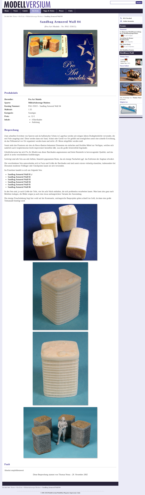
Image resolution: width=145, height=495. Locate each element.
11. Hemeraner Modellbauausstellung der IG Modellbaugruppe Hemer (130, 32)
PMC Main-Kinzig (125, 44)
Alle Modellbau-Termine (127, 50)
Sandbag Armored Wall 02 (19, 177)
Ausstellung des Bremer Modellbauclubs (126, 39)
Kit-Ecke (35, 11)
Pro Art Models (34, 99)
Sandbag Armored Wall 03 (19, 179)
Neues (15, 11)
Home (7, 11)
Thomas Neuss (137, 97)
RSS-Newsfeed (127, 18)
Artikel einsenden (128, 21)
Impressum (73, 493)
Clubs (70, 11)
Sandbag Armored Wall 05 (19, 185)
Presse (61, 11)
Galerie (25, 11)
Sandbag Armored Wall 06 (19, 187)
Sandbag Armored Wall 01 (19, 174)
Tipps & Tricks (48, 11)
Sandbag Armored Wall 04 (19, 182)
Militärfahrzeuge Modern (34, 16)
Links (78, 493)
